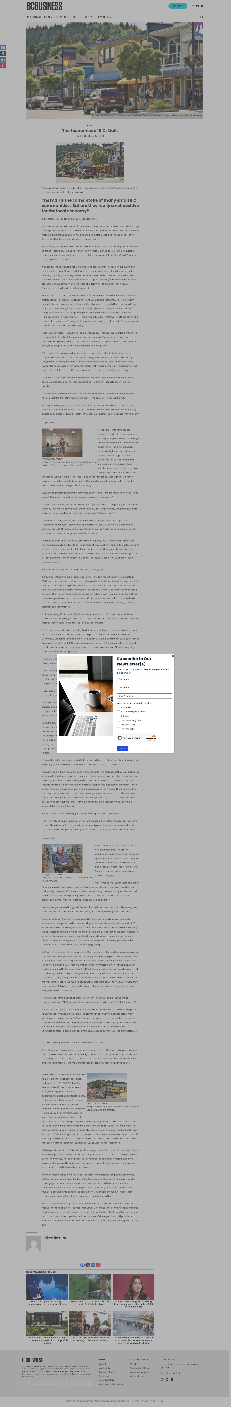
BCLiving (125, 716)
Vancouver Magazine (131, 720)
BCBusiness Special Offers (133, 711)
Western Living (128, 724)
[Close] (172, 656)
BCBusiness (126, 707)
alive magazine (128, 729)
